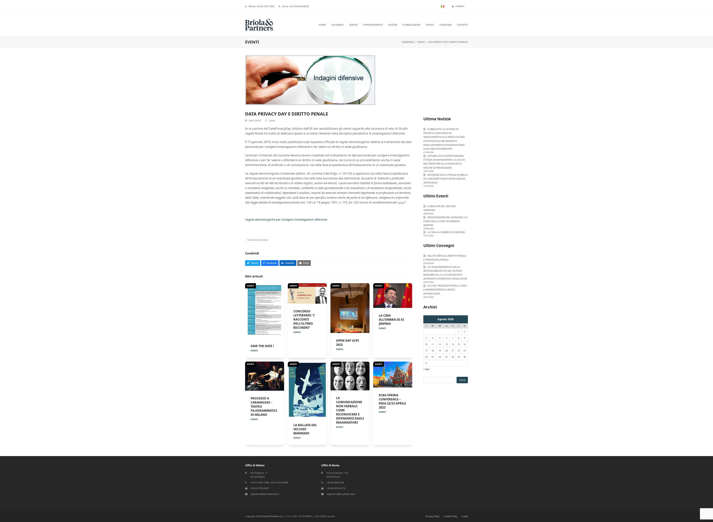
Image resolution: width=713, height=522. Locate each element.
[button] (252, 263)
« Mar (426, 369)
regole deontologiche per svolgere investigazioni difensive (286, 219)
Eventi (272, 120)
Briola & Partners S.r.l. (272, 516)
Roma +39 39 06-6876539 (295, 6)
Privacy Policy (432, 516)
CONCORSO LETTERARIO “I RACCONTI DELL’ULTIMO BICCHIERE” (304, 319)
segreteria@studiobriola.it (264, 494)
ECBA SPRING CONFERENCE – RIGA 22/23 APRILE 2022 (392, 401)
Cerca (462, 380)
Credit (465, 516)
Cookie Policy (450, 516)
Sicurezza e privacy (257, 239)
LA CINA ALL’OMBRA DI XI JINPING (391, 319)
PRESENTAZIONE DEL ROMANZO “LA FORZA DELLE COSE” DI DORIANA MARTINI (445, 221)
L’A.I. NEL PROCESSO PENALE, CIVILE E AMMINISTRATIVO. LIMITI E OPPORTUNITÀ (445, 289)
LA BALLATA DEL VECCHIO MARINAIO (305, 429)
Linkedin (460, 6)
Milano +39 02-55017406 (261, 6)
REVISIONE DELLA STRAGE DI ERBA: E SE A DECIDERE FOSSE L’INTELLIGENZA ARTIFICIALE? (445, 178)
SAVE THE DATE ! (262, 346)
